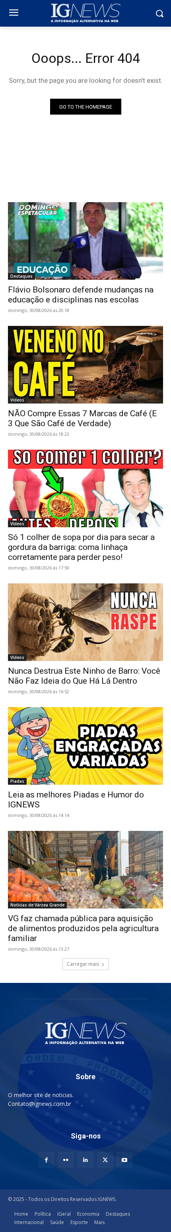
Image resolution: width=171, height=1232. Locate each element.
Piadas (17, 781)
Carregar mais (83, 964)
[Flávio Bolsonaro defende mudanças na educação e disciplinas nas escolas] (85, 241)
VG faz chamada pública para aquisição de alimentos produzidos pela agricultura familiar (83, 928)
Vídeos (17, 400)
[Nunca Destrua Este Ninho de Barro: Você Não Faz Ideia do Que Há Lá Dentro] (85, 622)
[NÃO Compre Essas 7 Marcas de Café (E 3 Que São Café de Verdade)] (85, 365)
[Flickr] (66, 1160)
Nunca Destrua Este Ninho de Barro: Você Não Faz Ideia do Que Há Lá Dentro (84, 676)
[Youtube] (124, 1160)
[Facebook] (46, 1160)
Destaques (21, 276)
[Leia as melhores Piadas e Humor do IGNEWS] (85, 746)
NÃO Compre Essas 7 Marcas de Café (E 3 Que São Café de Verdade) (82, 418)
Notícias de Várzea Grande (37, 905)
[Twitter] (105, 1160)
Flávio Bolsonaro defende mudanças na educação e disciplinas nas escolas (81, 294)
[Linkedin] (85, 1160)
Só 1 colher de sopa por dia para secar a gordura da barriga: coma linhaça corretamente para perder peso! (81, 547)
